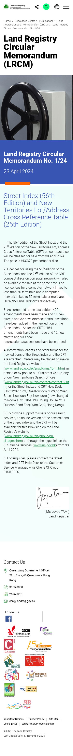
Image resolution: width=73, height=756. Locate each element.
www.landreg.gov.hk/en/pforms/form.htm (34, 368)
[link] (17, 6)
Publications (46, 20)
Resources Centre (25, 20)
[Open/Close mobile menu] (66, 7)
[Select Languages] (57, 6)
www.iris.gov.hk (44, 445)
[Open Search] (46, 6)
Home (7, 20)
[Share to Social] (36, 6)
